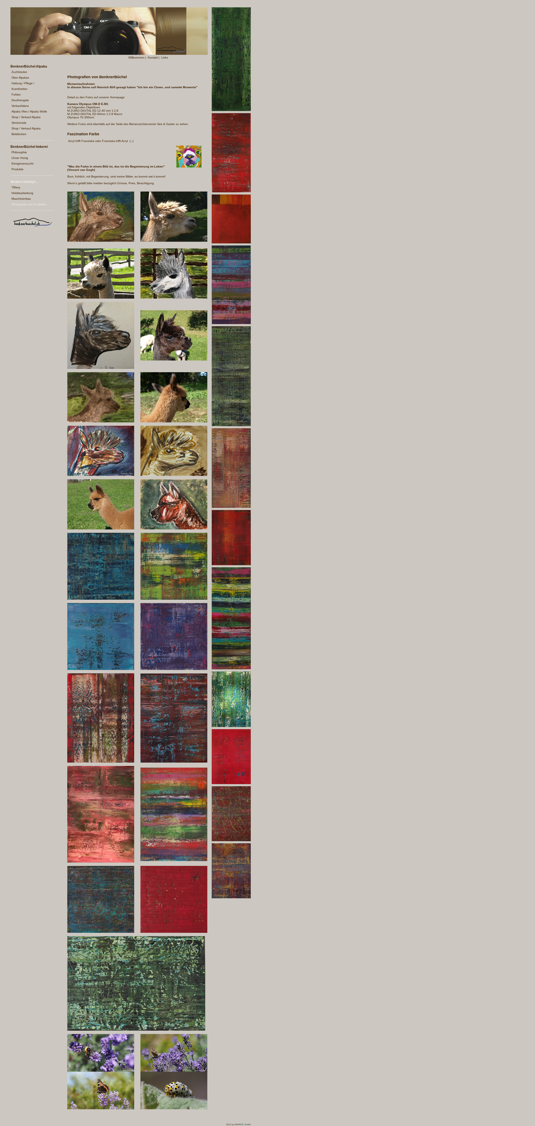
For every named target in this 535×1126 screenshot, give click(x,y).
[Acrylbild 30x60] (231, 191)
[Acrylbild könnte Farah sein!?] (100, 240)
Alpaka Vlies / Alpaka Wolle (29, 111)
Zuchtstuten (19, 72)
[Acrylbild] (100, 475)
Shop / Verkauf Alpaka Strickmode (26, 119)
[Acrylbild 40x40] (100, 669)
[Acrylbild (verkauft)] (100, 861)
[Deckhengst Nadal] (100, 297)
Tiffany (15, 187)
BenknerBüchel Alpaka (28, 66)
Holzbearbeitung (22, 193)
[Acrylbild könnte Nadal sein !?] (173, 297)
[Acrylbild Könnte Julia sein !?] (100, 367)
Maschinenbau (21, 198)
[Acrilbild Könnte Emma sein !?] (100, 421)
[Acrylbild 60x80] (136, 1029)
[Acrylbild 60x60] (100, 598)
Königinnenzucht (22, 163)
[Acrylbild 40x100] (231, 110)
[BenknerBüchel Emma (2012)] (173, 421)
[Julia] (173, 359)
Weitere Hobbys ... (24, 182)
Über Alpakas (20, 77)
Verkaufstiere (20, 105)
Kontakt (153, 57)
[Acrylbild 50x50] (173, 598)
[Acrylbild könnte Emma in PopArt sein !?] (173, 528)
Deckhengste (20, 100)
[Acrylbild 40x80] (231, 323)
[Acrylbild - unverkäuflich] (231, 242)
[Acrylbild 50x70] (173, 860)
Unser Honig (19, 158)
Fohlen (16, 94)
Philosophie (19, 152)
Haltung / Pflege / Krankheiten (22, 86)
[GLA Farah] (173, 240)
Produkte (17, 169)
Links (164, 57)
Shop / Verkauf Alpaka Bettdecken (26, 131)
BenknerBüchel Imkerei (29, 146)
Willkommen (136, 57)
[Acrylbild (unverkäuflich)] (100, 761)
